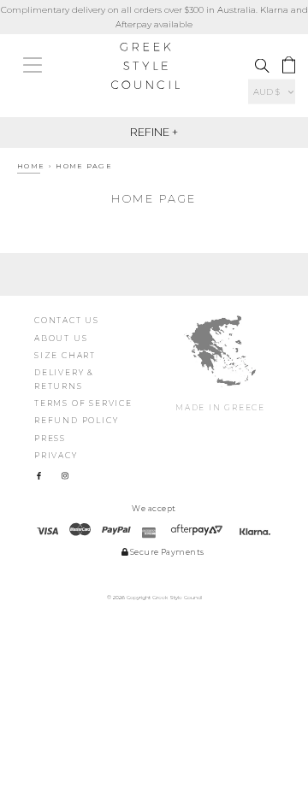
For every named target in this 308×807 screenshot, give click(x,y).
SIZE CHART (65, 355)
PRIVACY (56, 455)
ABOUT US (60, 338)
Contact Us (66, 320)
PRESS (50, 438)
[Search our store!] (262, 65)
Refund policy (76, 420)
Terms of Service (83, 403)
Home (30, 166)
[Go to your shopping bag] (288, 65)
